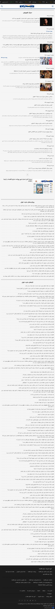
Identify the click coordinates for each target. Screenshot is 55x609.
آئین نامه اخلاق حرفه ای (30, 596)
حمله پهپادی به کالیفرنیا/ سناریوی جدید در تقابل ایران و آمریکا (41, 223)
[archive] (19, 600)
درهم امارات (31, 2)
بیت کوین (17, 2)
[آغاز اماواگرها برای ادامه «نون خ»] (45, 61)
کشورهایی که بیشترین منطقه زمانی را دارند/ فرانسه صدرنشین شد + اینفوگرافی (38, 382)
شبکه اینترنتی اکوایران (21, 571)
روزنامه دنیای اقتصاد (32, 571)
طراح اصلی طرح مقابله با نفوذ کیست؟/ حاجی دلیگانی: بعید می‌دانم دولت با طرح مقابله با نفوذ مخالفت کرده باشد (30, 385)
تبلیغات (43, 591)
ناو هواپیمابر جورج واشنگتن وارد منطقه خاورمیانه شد (43, 231)
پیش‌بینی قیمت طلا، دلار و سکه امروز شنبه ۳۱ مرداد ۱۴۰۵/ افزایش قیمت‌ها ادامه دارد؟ (36, 321)
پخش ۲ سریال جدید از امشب (45, 158)
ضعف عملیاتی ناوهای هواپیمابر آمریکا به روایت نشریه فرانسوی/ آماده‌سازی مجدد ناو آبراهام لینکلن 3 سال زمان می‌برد (30, 453)
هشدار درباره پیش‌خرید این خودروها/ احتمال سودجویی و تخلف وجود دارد (38, 311)
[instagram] (35, 600)
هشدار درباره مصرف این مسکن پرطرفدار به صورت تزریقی (42, 250)
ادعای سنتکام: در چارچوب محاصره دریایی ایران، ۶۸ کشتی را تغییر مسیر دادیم (38, 377)
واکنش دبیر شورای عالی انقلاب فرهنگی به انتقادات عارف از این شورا (40, 271)
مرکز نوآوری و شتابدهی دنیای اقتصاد (18, 580)
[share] (25, 600)
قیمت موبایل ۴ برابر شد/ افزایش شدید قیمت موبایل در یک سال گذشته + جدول (37, 234)
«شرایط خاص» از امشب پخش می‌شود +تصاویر (41, 123)
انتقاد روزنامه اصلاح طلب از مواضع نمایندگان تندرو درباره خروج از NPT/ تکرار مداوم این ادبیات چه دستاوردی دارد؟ (30, 350)
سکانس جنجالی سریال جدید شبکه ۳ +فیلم (42, 97)
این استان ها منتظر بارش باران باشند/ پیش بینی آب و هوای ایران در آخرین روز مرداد (36, 257)
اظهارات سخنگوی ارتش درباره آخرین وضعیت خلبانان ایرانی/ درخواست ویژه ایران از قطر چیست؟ (34, 340)
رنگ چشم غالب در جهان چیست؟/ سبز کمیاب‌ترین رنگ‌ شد (42, 394)
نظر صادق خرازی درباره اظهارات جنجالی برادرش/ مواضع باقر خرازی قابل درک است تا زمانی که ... (34, 300)
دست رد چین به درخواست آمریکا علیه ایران (45, 228)
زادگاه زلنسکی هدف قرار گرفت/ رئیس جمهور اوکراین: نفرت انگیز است (40, 420)
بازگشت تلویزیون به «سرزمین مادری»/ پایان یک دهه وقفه (26, 71)
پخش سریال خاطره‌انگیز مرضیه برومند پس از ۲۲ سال (40, 168)
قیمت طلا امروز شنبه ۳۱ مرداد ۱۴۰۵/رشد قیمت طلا (43, 343)
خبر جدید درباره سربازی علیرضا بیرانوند (46, 400)
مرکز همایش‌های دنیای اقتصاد (35, 580)
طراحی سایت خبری (49, 607)
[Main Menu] (52, 6)
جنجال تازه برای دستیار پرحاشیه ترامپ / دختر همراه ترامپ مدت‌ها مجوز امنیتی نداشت (36, 388)
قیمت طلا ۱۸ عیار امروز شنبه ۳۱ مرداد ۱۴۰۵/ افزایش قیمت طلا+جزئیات (39, 345)
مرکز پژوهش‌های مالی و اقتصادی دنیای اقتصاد (42, 582)
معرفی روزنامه (49, 596)
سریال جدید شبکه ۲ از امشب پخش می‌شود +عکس (40, 139)
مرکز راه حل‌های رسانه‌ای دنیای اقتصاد (23, 582)
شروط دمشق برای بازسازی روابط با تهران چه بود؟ (44, 239)
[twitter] (33, 600)
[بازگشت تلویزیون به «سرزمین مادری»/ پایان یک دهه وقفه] (45, 74)
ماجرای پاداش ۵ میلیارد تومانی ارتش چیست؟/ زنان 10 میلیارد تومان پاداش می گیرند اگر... (35, 433)
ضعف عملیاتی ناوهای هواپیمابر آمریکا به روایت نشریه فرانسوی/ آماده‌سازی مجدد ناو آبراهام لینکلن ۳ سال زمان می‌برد (30, 313)
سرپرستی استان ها (31, 591)
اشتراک (38, 591)
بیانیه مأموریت (41, 596)
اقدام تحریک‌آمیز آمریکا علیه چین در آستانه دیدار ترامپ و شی (41, 324)
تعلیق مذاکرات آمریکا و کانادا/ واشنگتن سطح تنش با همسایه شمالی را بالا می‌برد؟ (37, 337)
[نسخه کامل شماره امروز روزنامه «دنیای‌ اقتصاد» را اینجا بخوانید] (43, 186)
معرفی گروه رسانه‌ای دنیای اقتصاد (45, 571)
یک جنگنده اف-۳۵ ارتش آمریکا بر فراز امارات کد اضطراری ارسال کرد (40, 236)
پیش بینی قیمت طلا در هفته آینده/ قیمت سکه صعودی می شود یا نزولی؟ (39, 216)
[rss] (27, 600)
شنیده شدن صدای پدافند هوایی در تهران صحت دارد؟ (43, 273)
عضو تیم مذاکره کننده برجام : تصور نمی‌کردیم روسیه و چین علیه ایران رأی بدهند (37, 214)
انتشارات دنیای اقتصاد (47, 580)
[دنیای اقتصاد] (27, 6)
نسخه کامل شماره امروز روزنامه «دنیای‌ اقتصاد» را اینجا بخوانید (18, 180)
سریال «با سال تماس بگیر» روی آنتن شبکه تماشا (41, 33)
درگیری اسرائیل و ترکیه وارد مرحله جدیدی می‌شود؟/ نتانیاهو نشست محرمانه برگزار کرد (36, 306)
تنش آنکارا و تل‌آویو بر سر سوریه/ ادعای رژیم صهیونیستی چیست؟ (40, 291)
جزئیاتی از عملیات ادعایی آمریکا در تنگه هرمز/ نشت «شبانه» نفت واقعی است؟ (38, 303)
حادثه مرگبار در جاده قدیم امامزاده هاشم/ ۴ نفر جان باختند (42, 252)
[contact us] (22, 600)
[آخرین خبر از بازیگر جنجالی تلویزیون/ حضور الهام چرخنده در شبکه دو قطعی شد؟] (45, 48)
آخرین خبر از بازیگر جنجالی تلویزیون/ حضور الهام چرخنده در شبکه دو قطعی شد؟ (21, 45)
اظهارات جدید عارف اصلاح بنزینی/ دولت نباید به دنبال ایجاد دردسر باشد (39, 286)
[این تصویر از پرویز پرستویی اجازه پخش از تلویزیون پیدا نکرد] (45, 22)
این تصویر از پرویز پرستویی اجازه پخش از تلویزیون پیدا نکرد (25, 18)
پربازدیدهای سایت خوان (27, 202)
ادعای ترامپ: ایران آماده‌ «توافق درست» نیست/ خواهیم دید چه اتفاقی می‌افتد (38, 358)
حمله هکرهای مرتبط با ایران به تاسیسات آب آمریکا (44, 329)
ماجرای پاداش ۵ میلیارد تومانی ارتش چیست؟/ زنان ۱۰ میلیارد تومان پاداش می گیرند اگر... (35, 294)
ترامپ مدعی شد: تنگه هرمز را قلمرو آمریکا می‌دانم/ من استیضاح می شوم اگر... (38, 260)
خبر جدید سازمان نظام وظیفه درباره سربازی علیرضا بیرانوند (42, 372)
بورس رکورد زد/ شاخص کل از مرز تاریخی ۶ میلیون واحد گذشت (41, 316)
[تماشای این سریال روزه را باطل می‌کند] (45, 87)
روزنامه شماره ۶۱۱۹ (49, 31)
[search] (2, 6)
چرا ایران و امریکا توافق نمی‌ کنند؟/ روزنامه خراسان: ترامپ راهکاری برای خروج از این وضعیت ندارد (34, 365)
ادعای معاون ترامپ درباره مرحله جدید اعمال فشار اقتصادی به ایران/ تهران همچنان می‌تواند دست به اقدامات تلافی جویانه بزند (28, 276)
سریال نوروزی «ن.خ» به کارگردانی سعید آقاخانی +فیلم (40, 132)
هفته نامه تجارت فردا (10, 571)
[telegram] (30, 600)
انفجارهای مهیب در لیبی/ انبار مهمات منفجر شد (44, 402)
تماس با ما (50, 591)
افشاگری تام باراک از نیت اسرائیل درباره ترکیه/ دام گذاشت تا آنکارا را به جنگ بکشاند (37, 332)
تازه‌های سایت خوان (27, 282)
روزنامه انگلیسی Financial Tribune (45, 585)
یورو (43, 2)
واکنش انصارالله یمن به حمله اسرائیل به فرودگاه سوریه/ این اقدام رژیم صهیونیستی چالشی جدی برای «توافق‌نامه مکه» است (29, 268)
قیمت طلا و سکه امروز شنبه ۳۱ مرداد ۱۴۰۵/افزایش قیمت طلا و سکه (40, 348)
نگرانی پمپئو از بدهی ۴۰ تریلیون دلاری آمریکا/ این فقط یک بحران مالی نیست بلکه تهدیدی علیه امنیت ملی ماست (31, 255)
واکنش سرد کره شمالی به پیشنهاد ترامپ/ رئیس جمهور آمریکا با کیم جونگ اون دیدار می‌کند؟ (35, 319)
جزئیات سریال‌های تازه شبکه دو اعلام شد (43, 148)
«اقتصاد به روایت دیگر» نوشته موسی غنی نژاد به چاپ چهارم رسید (40, 335)
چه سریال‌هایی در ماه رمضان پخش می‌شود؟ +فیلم (40, 113)
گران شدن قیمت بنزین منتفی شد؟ (47, 308)
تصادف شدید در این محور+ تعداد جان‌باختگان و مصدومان (42, 327)
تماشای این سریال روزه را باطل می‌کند (31, 84)
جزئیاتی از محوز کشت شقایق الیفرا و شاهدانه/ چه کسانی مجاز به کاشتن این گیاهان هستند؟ (35, 288)
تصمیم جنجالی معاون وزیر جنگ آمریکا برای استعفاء (43, 397)
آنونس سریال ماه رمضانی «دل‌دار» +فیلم (43, 105)
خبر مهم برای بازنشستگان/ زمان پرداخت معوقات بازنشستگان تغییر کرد (40, 226)
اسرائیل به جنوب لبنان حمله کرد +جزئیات (46, 414)
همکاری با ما (22, 591)
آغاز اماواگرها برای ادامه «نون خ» (32, 60)
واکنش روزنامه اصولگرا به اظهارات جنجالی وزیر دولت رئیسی (42, 265)
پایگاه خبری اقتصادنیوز (47, 574)
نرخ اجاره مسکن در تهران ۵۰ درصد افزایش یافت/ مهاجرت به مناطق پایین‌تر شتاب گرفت (36, 263)
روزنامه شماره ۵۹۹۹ (4, 57)
